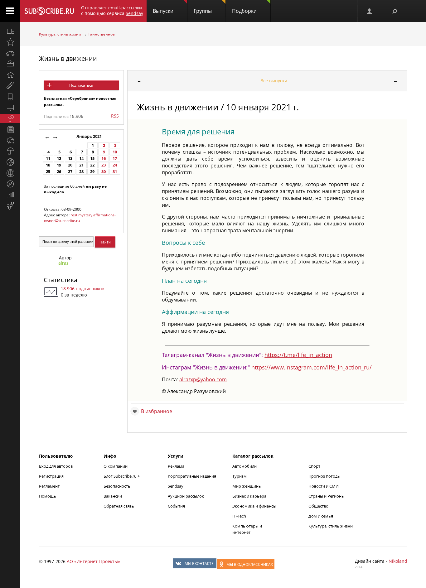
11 (48, 158)
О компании (116, 466)
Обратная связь (119, 506)
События (176, 506)
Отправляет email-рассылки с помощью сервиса (112, 10)
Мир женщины (247, 486)
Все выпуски (273, 81)
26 (59, 171)
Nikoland (398, 561)
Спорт (314, 466)
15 (92, 158)
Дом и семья (320, 516)
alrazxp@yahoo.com (203, 379)
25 (48, 171)
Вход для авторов (56, 466)
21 (81, 165)
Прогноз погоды (324, 476)
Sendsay (175, 486)
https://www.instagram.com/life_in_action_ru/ (311, 367)
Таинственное (101, 34)
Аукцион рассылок (186, 496)
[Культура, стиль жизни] (10, 118)
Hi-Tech (239, 516)
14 (81, 158)
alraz (63, 263)
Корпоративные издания (192, 476)
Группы (203, 10)
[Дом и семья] (10, 75)
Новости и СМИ (323, 486)
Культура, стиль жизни (60, 34)
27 (70, 171)
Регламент (49, 486)
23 (103, 165)
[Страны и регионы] (10, 173)
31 (115, 171)
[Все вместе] (10, 31)
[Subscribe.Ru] (49, 11)
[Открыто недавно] (10, 42)
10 (115, 152)
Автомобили (244, 466)
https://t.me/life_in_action (298, 355)
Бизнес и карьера (249, 496)
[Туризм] (10, 184)
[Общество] (10, 140)
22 (92, 165)
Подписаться (81, 85)
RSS (115, 116)
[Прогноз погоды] (10, 151)
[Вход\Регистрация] (369, 11)
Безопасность (117, 486)
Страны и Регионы (326, 496)
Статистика (60, 280)
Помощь (47, 496)
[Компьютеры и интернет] (10, 107)
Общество (318, 506)
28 (81, 171)
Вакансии (113, 496)
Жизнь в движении (68, 58)
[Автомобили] (10, 53)
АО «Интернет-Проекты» (93, 561)
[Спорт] (10, 162)
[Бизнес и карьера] (10, 64)
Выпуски (163, 10)
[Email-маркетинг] (10, 205)
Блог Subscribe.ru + (122, 476)
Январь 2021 (89, 136)
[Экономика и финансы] (10, 195)
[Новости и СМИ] (10, 129)
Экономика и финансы (254, 506)
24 (115, 165)
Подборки (244, 10)
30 (103, 171)
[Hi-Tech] (10, 96)
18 (48, 165)
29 (92, 171)
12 (59, 158)
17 (115, 158)
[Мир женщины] (10, 85)
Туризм (239, 476)
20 (70, 165)
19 (59, 165)
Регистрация (51, 476)
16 (103, 158)
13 (70, 158)
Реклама (176, 466)
